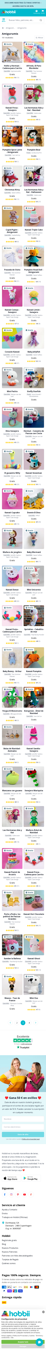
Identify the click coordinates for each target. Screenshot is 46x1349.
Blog (4, 1244)
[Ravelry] (31, 1194)
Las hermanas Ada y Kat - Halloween (33, 190)
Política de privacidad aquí (31, 1139)
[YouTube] (24, 1194)
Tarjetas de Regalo (10, 1259)
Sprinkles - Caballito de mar (33, 630)
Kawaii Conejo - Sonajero (12, 310)
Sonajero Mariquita (34, 790)
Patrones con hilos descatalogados (17, 1255)
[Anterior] (10, 1022)
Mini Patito (12, 391)
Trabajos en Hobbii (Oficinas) (15, 1217)
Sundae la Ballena (12, 958)
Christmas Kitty (12, 189)
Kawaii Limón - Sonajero (34, 310)
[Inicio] (3, 28)
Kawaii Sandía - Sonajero (34, 749)
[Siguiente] (35, 1022)
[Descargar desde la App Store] (11, 1178)
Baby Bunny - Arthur (12, 671)
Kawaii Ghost (34, 958)
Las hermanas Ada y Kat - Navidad (33, 108)
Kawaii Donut (12, 589)
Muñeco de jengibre (12, 552)
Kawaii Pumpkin (33, 671)
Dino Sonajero (12, 431)
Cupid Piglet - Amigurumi (12, 230)
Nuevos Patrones (9, 1252)
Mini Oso (34, 998)
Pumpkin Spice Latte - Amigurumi (12, 150)
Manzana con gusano (12, 790)
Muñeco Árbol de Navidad (34, 831)
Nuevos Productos (10, 1248)
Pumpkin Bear (33, 149)
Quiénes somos (9, 1263)
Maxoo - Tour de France (12, 999)
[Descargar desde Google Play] (31, 1178)
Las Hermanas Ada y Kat (12, 831)
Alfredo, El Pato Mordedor (33, 66)
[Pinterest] (18, 1194)
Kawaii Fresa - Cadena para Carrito (34, 873)
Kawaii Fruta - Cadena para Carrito (12, 630)
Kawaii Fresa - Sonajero (12, 108)
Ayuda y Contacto (9, 1209)
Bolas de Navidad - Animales (12, 749)
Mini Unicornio (34, 589)
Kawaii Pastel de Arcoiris (12, 873)
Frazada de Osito (12, 269)
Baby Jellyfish (34, 351)
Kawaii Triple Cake (34, 229)
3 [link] (23, 1022)
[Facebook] (5, 1194)
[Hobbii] (8, 11)
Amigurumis (22, 28)
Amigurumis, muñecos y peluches (10, 28)
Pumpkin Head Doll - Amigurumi (33, 270)
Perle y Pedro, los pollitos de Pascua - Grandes (12, 916)
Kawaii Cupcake (12, 512)
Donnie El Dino (33, 512)
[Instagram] (11, 1194)
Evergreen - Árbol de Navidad (33, 712)
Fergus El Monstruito (12, 711)
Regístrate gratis (9, 1240)
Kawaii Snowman (34, 473)
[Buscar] (41, 20)
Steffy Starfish (34, 391)
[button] (43, 12)
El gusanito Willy (12, 473)
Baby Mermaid (34, 552)
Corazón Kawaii (12, 351)
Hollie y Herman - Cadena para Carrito (12, 66)
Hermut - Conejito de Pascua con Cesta (34, 432)
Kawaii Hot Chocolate (34, 914)
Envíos (5, 1213)
